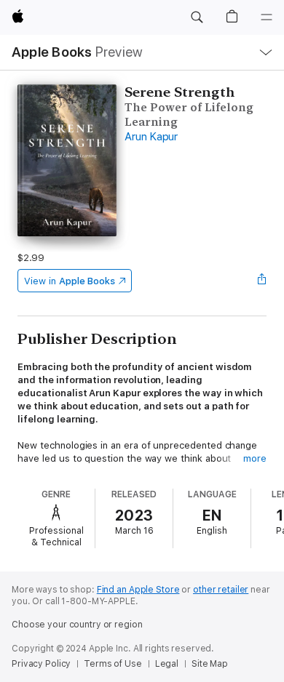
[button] (196, 17)
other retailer (220, 590)
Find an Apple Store (138, 590)
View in (69, 281)
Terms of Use (113, 664)
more (255, 458)
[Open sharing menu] (262, 280)
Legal (166, 664)
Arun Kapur (151, 136)
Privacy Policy (41, 664)
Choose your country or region (77, 624)
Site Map (210, 664)
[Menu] (266, 17)
